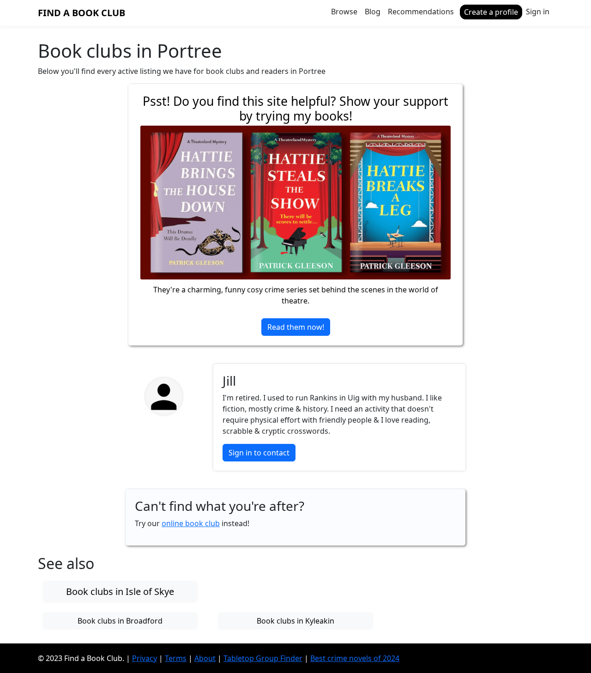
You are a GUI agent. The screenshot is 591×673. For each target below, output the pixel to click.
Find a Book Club (81, 12)
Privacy (144, 658)
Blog (372, 11)
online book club (191, 523)
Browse (344, 11)
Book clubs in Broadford (120, 621)
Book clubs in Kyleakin (295, 621)
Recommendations (421, 11)
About (205, 658)
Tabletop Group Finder (262, 658)
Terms (176, 658)
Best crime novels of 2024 (354, 658)
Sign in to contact (259, 453)
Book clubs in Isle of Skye (120, 591)
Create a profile (491, 12)
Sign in (537, 11)
